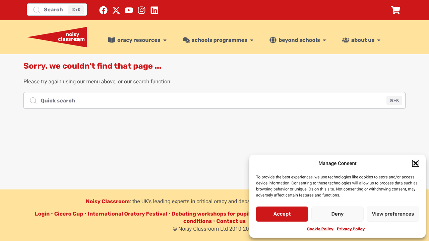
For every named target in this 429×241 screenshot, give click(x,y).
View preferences (393, 214)
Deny (337, 214)
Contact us (231, 221)
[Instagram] (141, 10)
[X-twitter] (116, 10)
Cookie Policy (320, 229)
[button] (415, 163)
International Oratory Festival (127, 214)
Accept (282, 214)
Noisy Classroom (108, 201)
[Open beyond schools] (324, 40)
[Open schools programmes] (251, 40)
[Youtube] (129, 10)
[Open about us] (378, 40)
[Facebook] (103, 10)
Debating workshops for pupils (212, 214)
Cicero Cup (68, 214)
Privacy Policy (351, 229)
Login (42, 214)
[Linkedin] (154, 10)
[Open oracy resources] (165, 40)
